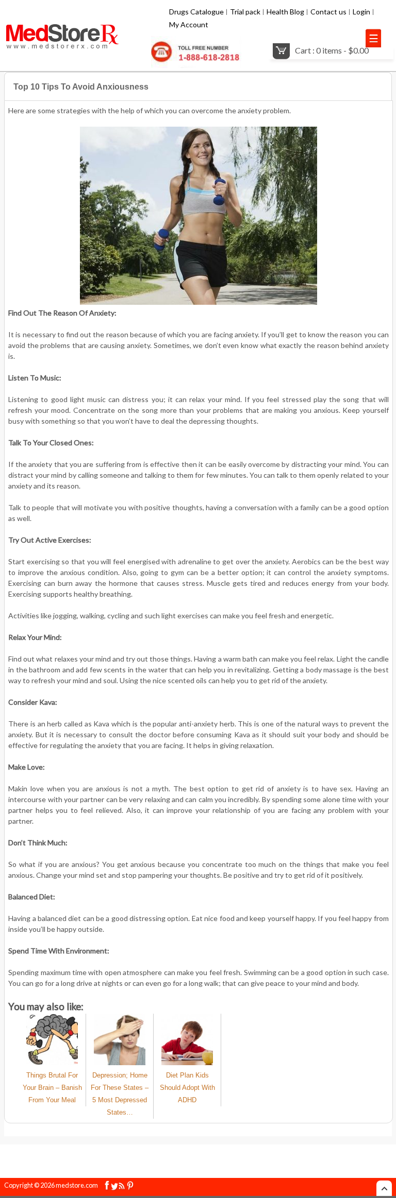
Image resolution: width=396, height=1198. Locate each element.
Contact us (328, 11)
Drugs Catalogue (196, 11)
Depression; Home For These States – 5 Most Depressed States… (119, 1093)
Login (361, 11)
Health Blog (285, 11)
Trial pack (245, 11)
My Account (188, 24)
